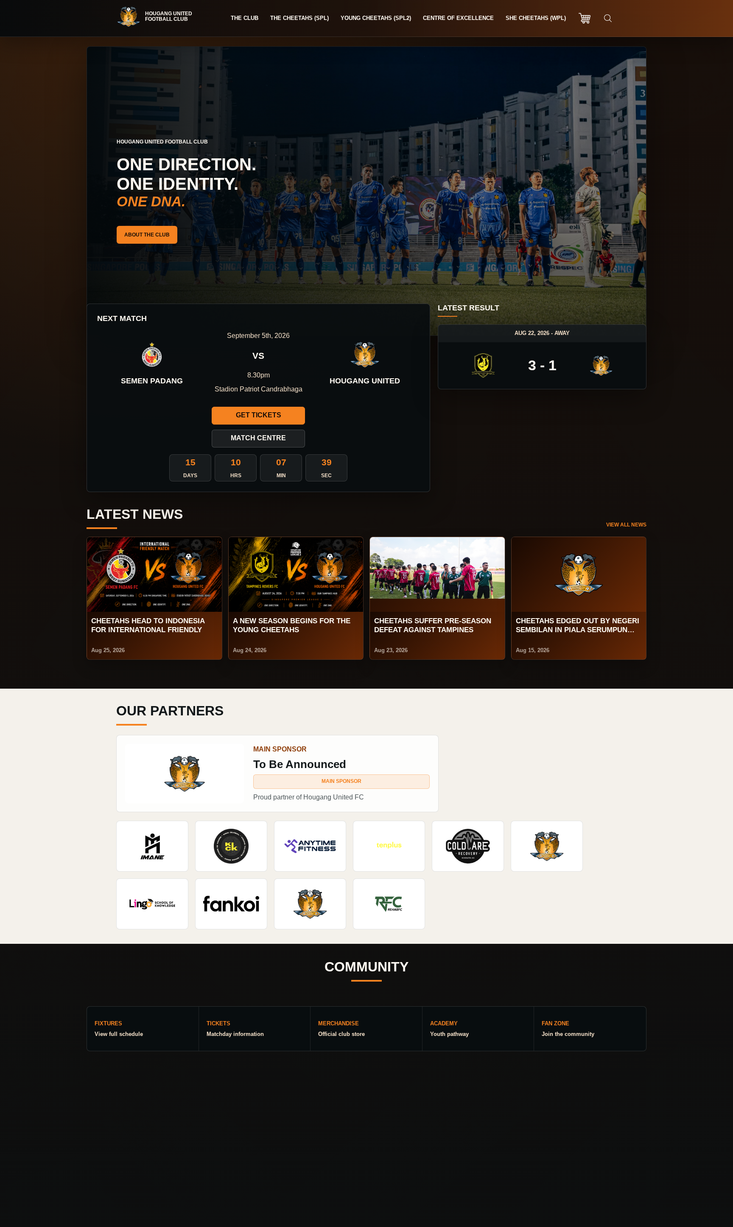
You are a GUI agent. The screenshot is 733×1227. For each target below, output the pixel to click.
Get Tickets (258, 415)
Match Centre (258, 438)
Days (190, 475)
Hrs (235, 475)
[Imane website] (152, 846)
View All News (626, 525)
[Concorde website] (310, 903)
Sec (326, 475)
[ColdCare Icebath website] (468, 846)
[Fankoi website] (231, 903)
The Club (244, 18)
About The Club (147, 235)
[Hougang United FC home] (158, 16)
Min (281, 475)
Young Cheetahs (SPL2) (376, 18)
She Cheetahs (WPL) (536, 18)
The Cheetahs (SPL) (299, 18)
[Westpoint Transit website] (547, 846)
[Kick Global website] (231, 846)
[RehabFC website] (389, 903)
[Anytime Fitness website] (310, 846)
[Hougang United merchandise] (584, 18)
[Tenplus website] (389, 846)
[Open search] (607, 18)
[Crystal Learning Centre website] (152, 903)
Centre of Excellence (458, 18)
